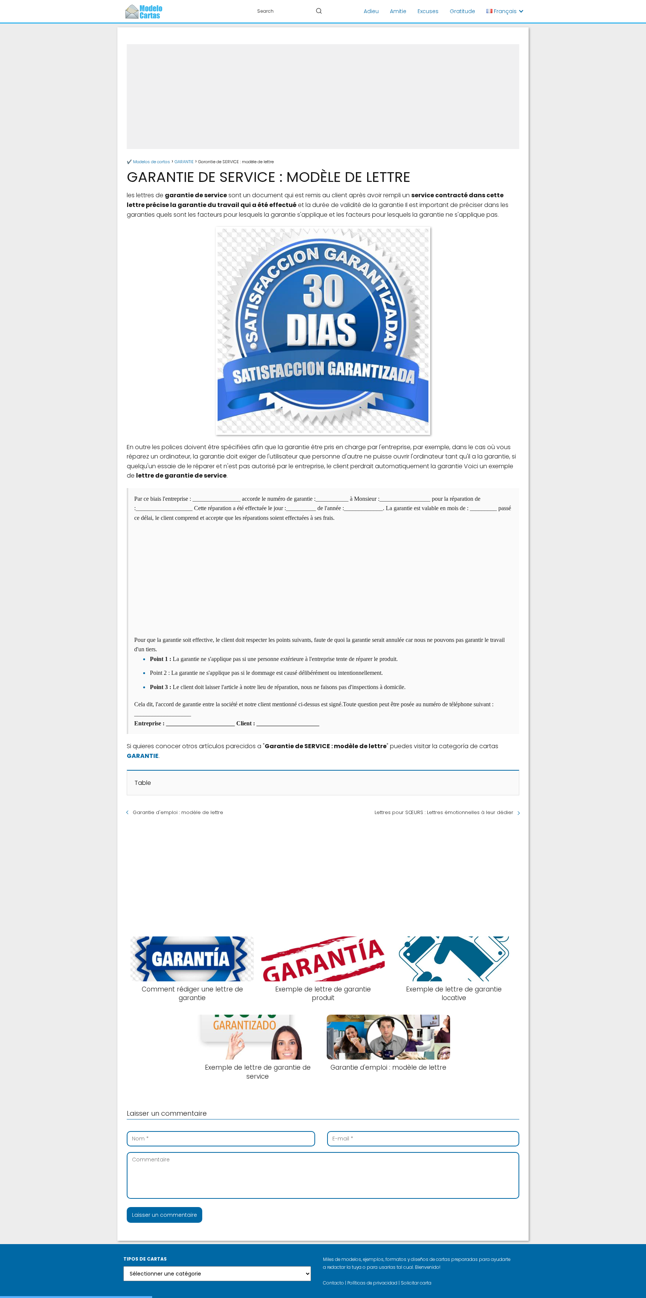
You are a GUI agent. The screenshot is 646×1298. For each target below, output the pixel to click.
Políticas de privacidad (372, 1283)
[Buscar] (319, 11)
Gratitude (462, 11)
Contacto (333, 1283)
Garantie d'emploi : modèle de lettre (178, 812)
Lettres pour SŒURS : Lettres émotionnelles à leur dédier (444, 812)
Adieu (371, 11)
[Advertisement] (323, 96)
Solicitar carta (416, 1283)
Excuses (428, 11)
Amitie (398, 11)
